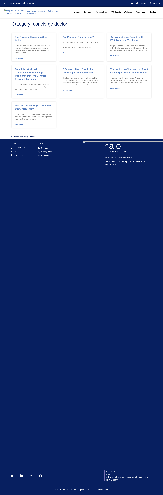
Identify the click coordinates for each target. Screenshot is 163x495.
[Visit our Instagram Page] (32, 475)
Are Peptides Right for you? (78, 37)
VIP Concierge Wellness (121, 12)
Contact (153, 12)
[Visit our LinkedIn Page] (22, 475)
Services (87, 12)
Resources (140, 12)
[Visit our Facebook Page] (41, 475)
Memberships (101, 12)
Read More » (19, 58)
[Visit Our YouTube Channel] (13, 475)
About (76, 12)
